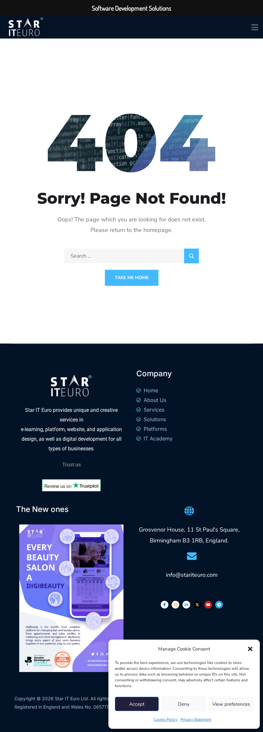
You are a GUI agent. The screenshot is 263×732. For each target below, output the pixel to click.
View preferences (231, 704)
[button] (250, 649)
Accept (136, 704)
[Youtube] (208, 605)
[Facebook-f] (164, 605)
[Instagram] (175, 605)
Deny (184, 704)
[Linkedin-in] (186, 605)
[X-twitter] (197, 605)
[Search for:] (131, 256)
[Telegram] (219, 605)
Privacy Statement (196, 719)
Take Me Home (131, 278)
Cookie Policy (165, 719)
